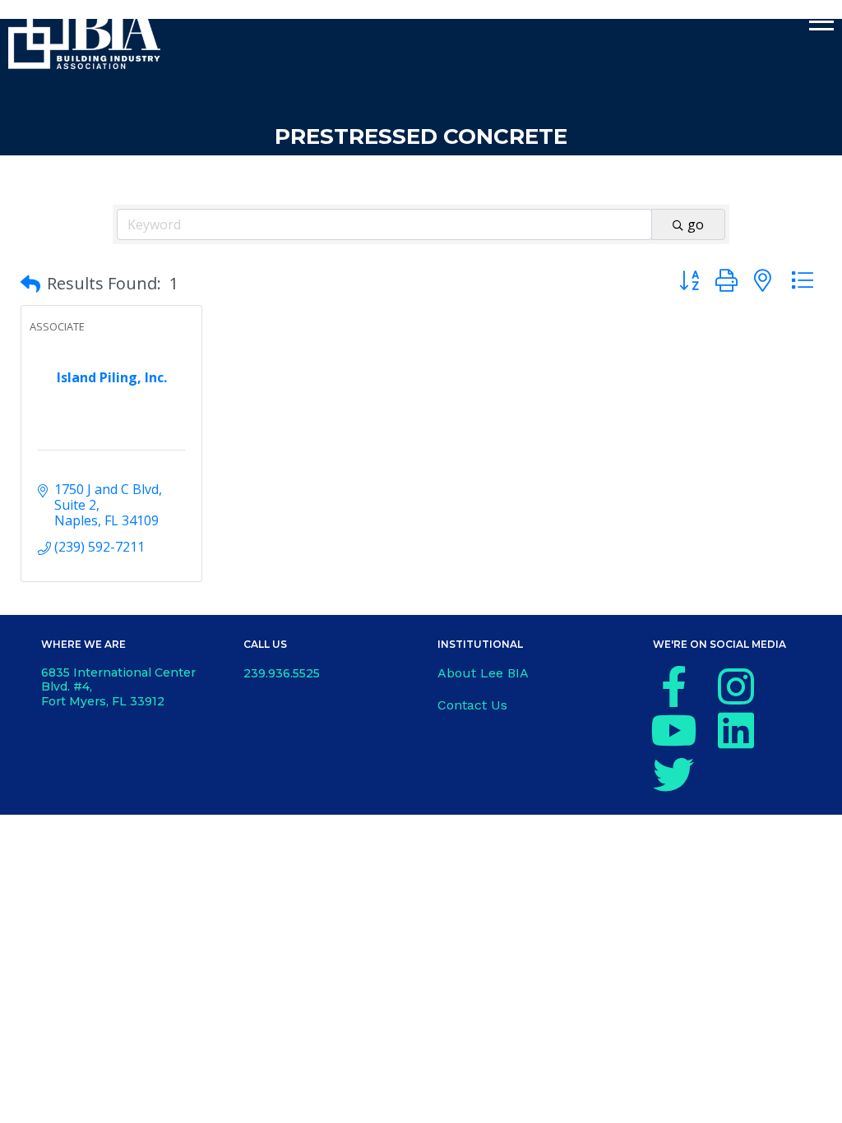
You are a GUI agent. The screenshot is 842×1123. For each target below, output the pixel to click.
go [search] (695, 224)
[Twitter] (673, 774)
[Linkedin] (735, 730)
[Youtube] (673, 730)
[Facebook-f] (673, 686)
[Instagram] (735, 686)
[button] (30, 283)
